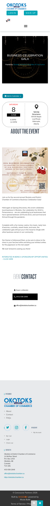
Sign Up (31, 13)
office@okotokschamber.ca (26, 305)
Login (12, 13)
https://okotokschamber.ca (14, 477)
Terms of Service (18, 504)
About (8, 411)
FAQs (8, 418)
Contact (9, 414)
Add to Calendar (12, 96)
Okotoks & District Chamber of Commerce (29, 65)
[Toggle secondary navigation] (26, 26)
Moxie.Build (25, 499)
